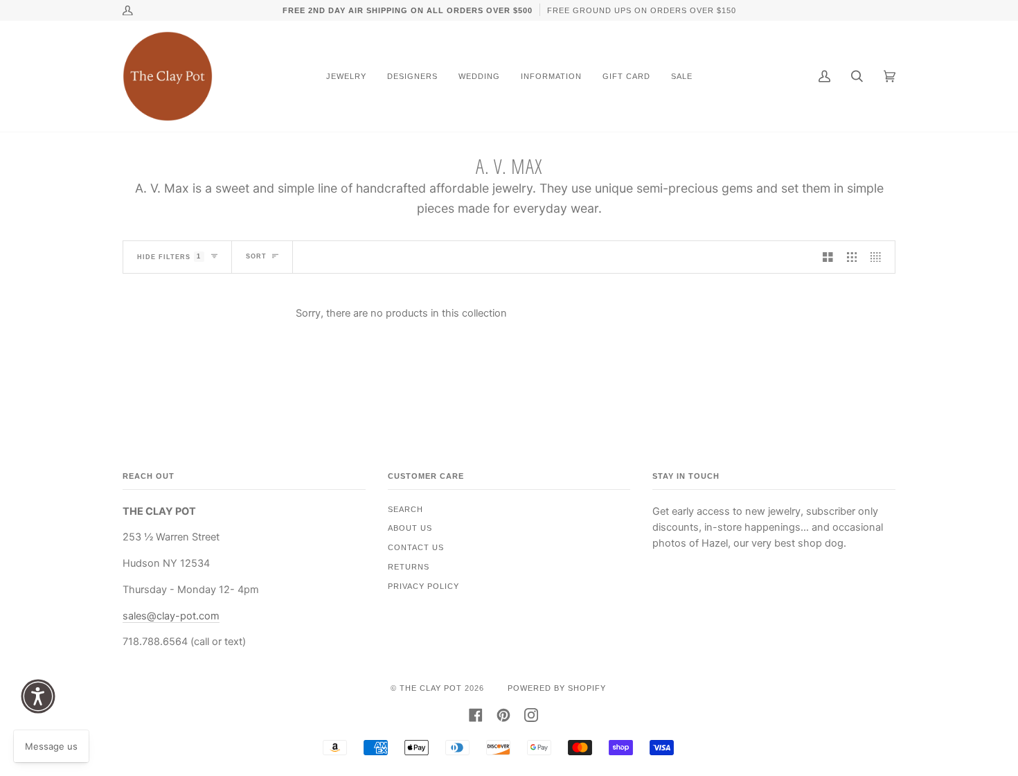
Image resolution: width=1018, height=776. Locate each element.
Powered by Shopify (557, 688)
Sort (256, 256)
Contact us (416, 547)
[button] (38, 696)
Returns (408, 567)
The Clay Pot (431, 688)
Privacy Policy (423, 586)
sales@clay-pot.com (171, 616)
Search (405, 509)
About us (410, 528)
